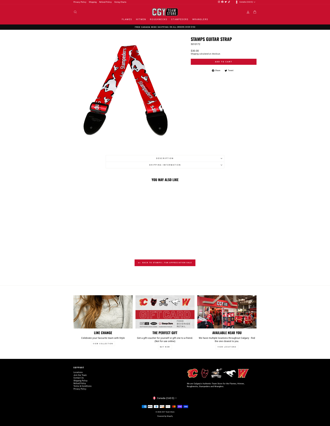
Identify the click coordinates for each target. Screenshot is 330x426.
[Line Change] (103, 311)
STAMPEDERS (179, 19)
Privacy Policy (79, 2)
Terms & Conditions (82, 386)
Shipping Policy (80, 380)
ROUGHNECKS (158, 19)
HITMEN (141, 19)
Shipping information (165, 165)
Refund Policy (105, 2)
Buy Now (165, 347)
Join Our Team (80, 375)
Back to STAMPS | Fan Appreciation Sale (167, 263)
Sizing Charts (120, 2)
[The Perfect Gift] (165, 311)
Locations (78, 372)
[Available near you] (227, 311)
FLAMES (127, 19)
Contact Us (78, 378)
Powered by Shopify (165, 416)
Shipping (93, 2)
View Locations (227, 347)
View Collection (103, 344)
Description (165, 158)
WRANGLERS (200, 19)
